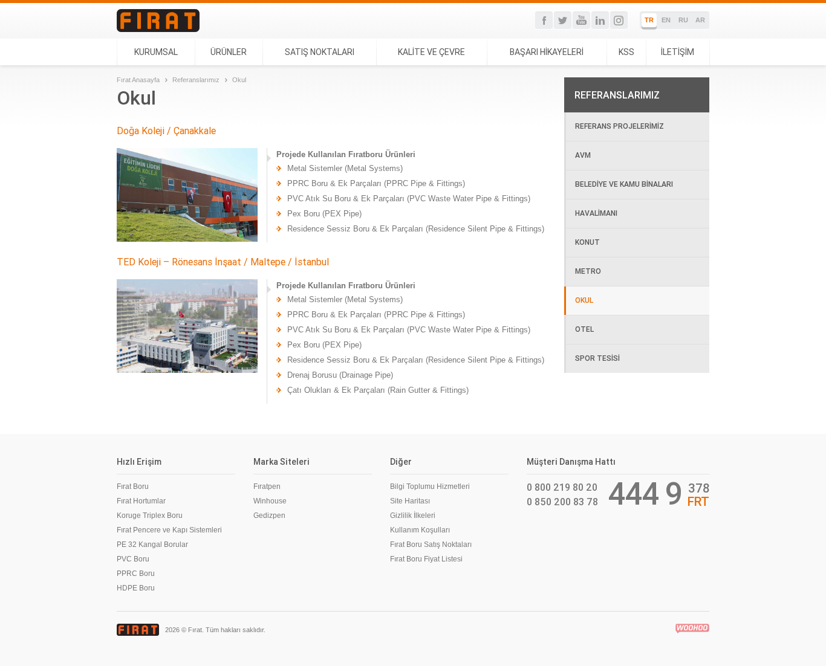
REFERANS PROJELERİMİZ (619, 126)
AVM (583, 155)
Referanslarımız (196, 79)
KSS (626, 52)
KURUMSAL (156, 52)
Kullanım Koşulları (420, 530)
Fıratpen (267, 486)
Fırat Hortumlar (141, 501)
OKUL (584, 300)
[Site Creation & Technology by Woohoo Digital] (692, 628)
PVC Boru (133, 559)
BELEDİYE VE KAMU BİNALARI (624, 184)
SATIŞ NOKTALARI (319, 52)
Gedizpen (269, 515)
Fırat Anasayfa (138, 79)
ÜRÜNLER (228, 52)
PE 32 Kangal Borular (152, 544)
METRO (588, 271)
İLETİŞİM (677, 52)
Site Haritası (410, 501)
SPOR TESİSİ (597, 358)
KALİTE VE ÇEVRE (431, 52)
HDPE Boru (136, 588)
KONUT (587, 242)
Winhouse (270, 501)
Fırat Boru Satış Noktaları (431, 544)
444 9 (645, 493)
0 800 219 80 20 (562, 487)
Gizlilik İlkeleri (412, 515)
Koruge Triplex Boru (150, 515)
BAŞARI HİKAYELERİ (547, 52)
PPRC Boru (136, 573)
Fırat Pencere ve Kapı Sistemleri (169, 530)
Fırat (158, 20)
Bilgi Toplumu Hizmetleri (430, 486)
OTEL (584, 329)
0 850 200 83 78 (562, 502)
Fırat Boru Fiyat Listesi (426, 559)
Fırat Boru (133, 486)
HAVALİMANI (596, 213)
